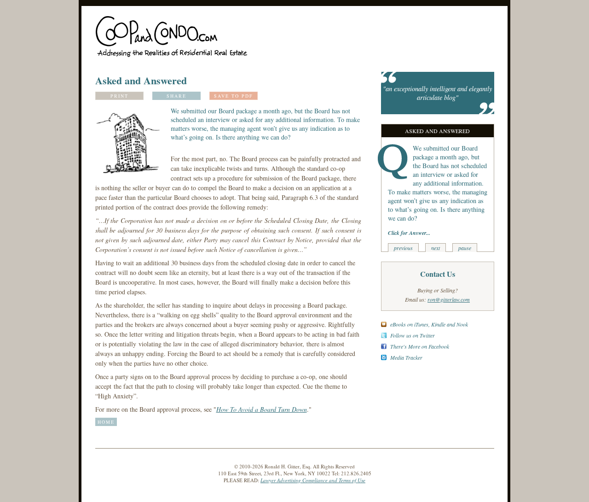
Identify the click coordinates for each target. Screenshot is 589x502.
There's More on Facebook (419, 346)
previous (403, 247)
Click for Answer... (409, 233)
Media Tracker (406, 357)
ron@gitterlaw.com (448, 299)
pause (464, 247)
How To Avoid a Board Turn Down (261, 409)
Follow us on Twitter (412, 335)
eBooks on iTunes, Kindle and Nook (429, 324)
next (435, 247)
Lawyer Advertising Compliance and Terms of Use (312, 480)
